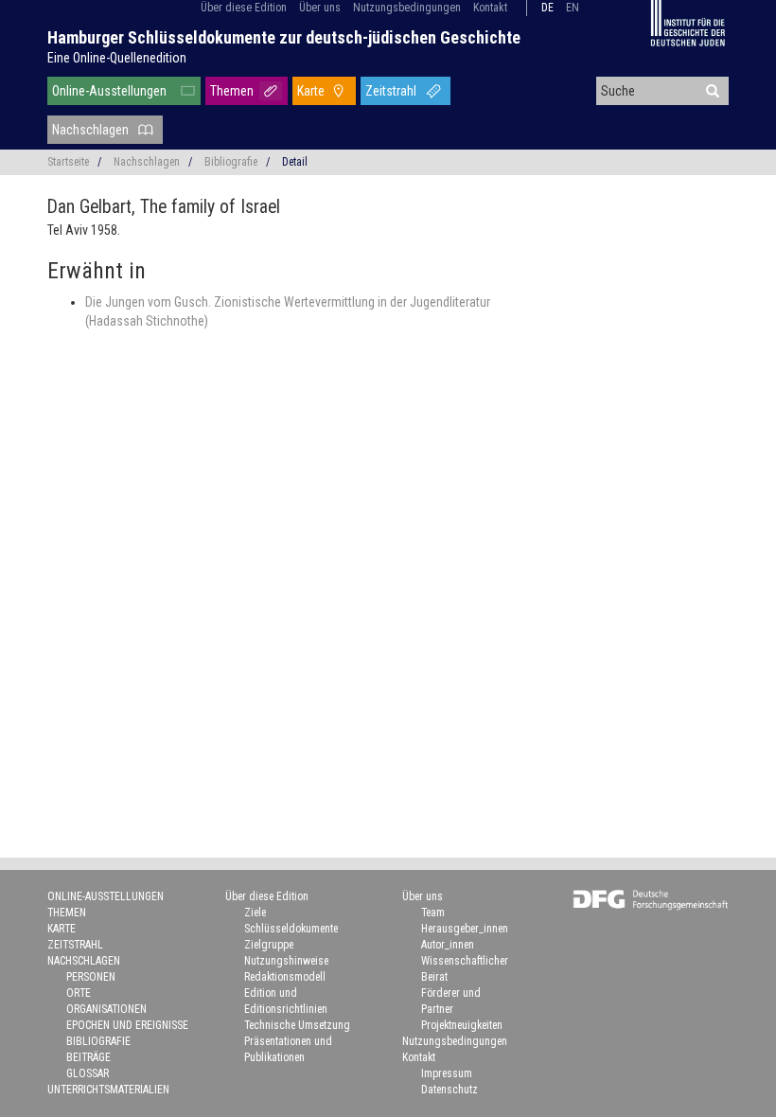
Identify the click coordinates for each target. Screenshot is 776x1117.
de (547, 7)
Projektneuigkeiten (462, 1025)
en (572, 7)
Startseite (68, 161)
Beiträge (88, 1057)
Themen (232, 90)
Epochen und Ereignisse (127, 1025)
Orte (78, 993)
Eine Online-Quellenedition (116, 57)
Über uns (320, 7)
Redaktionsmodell (285, 977)
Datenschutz (449, 1089)
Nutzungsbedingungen (407, 7)
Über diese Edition (244, 7)
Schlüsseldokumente (291, 928)
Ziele (255, 912)
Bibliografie (230, 161)
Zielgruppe (268, 944)
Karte (311, 90)
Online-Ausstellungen (109, 90)
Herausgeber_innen (464, 928)
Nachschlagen (90, 129)
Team (433, 912)
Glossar (87, 1073)
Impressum (446, 1073)
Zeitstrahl (390, 90)
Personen (90, 977)
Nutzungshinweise (286, 960)
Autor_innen (447, 944)
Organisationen (106, 1009)
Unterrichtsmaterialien (108, 1089)
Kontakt (490, 7)
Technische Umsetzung (297, 1025)
